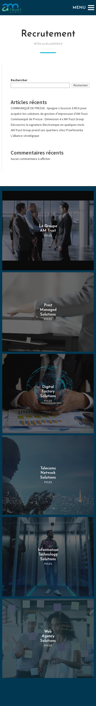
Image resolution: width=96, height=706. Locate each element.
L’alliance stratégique (25, 136)
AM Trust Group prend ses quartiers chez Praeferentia (47, 130)
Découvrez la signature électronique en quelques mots (47, 125)
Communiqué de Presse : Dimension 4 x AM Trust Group (47, 119)
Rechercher (19, 80)
